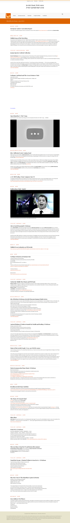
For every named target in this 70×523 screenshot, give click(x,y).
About (14, 15)
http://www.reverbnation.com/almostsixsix (18, 274)
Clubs (12, 254)
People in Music (37, 15)
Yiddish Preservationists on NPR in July (21, 247)
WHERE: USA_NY (17, 296)
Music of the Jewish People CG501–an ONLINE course (25, 348)
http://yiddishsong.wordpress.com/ (41, 41)
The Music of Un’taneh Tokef (18, 399)
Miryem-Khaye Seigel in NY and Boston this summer (25, 447)
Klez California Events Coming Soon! (20, 153)
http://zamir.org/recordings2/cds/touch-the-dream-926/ (21, 468)
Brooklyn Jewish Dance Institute (19, 387)
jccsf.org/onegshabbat (19, 157)
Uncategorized (13, 496)
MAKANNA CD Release (16, 429)
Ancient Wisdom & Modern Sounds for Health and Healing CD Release (30, 324)
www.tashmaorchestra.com (15, 270)
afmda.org (12, 87)
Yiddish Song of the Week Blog (19, 38)
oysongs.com (53, 407)
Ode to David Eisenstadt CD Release (20, 226)
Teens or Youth (13, 174)
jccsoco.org (28, 163)
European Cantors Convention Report (21, 28)
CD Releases (19, 223)
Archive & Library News (21, 50)
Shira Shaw (13, 417)
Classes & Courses (14, 345)
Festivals (12, 150)
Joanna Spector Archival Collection (20, 53)
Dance (12, 384)
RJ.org (11, 400)
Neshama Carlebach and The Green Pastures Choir (24, 75)
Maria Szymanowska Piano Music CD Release (23, 368)
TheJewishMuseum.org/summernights (33, 310)
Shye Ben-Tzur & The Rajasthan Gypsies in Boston (24, 477)
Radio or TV (13, 244)
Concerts (12, 72)
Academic (45, 15)
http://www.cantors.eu (43, 30)
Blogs (12, 35)
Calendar (29, 15)
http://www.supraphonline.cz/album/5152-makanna (37, 439)
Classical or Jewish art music (16, 365)
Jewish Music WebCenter (41, 513)
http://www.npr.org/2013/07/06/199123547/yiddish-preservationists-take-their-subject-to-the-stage (29, 248)
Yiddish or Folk (16, 35)
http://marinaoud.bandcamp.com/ (25, 290)
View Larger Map (12, 108)
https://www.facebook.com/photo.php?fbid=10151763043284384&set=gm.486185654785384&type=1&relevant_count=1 (32, 389)
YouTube (12, 113)
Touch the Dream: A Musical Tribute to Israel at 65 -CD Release (28, 460)
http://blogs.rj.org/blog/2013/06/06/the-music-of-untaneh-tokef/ (22, 403)
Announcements (21, 15)
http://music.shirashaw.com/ (15, 421)
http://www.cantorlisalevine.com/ (22, 407)
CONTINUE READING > (14, 67)
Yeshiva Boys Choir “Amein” (18, 189)
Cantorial (12, 26)
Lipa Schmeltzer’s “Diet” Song (18, 116)
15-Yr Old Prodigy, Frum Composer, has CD (22, 177)
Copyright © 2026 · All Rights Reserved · (30, 513)
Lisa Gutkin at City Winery (17, 499)
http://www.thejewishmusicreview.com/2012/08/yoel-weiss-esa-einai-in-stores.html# (26, 181)
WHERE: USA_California (18, 150)
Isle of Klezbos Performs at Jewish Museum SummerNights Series (28, 299)
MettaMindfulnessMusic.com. (32, 337)
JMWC (17, 26)
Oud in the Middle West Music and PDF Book (22, 282)
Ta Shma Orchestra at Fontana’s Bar (20, 257)
